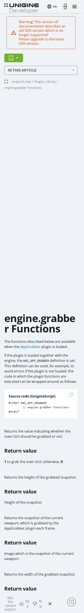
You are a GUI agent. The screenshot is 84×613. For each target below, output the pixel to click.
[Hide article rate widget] (50, 603)
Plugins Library (45, 82)
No (40, 603)
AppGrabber (30, 346)
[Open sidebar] (13, 58)
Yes (27, 603)
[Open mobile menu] (75, 7)
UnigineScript (21, 82)
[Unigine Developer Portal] (21, 7)
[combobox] (52, 6)
